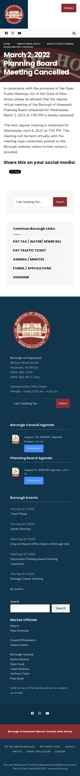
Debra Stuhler (19, 645)
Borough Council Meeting (26, 579)
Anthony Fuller (20, 674)
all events (16, 589)
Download (34, 448)
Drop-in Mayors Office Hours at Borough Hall (39, 544)
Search (60, 202)
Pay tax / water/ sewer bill (37, 241)
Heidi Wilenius (19, 669)
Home (7, 43)
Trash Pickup (18, 514)
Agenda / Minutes (28, 259)
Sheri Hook (17, 664)
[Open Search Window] (74, 33)
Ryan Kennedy (19, 631)
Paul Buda (17, 678)
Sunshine (21, 277)
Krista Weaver (19, 659)
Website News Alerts (28, 43)
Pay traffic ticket (29, 250)
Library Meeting (20, 529)
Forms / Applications (32, 268)
